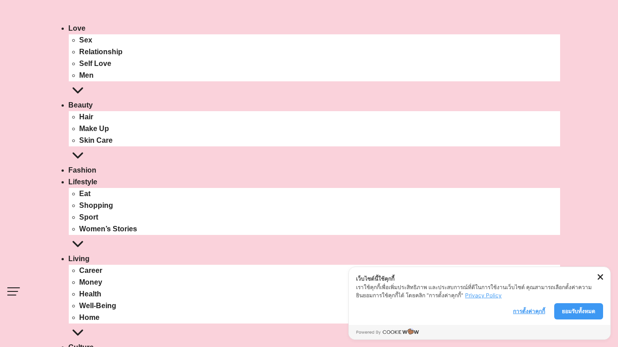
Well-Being (97, 305)
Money (90, 282)
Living (79, 259)
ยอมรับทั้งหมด (578, 311)
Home (89, 317)
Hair (86, 117)
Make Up (94, 128)
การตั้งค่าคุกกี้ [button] (529, 311)
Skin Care (96, 140)
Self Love (95, 63)
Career (90, 270)
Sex (85, 40)
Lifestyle (82, 182)
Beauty (80, 105)
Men (86, 75)
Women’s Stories (108, 229)
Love (77, 28)
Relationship (101, 52)
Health (90, 294)
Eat (84, 193)
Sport (88, 217)
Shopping (96, 205)
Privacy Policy (483, 295)
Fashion (82, 170)
